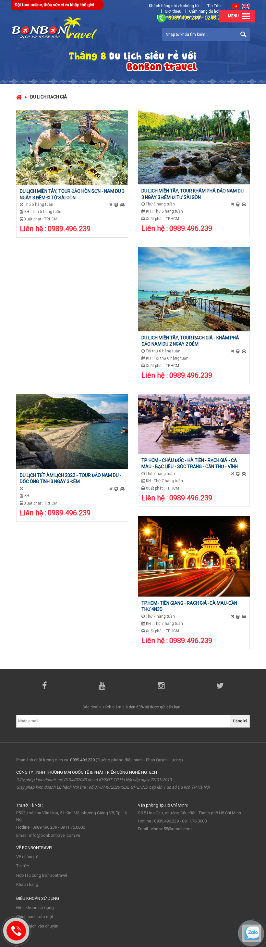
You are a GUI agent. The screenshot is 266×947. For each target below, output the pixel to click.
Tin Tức (214, 6)
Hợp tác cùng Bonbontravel (41, 875)
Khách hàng (27, 884)
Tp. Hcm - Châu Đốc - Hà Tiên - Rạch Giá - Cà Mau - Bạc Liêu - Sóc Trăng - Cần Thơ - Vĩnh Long (189, 467)
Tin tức (22, 865)
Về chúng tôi (28, 856)
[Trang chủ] (19, 96)
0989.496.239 (82, 759)
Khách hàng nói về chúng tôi (174, 6)
